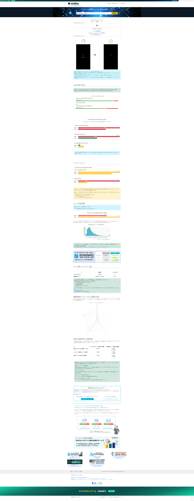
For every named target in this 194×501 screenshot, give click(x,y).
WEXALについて (78, 394)
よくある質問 (122, 3)
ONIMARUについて (115, 3)
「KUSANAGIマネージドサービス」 (94, 246)
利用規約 (81, 471)
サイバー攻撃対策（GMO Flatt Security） (96, 479)
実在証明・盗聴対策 (73, 479)
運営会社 (71, 471)
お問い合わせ (76, 471)
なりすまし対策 (104, 479)
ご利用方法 (109, 3)
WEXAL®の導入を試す (79, 290)
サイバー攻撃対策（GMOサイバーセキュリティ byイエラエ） (84, 479)
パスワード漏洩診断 (89, 478)
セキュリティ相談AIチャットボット (103, 478)
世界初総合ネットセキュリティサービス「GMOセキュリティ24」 (78, 478)
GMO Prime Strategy (119, 471)
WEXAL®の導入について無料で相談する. (82, 291)
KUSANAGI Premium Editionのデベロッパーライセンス (83, 77)
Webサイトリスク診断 (95, 478)
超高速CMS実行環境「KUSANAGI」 (80, 246)
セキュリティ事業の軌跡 (110, 479)
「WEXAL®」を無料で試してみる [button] (110, 399)
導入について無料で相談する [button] (87, 399)
